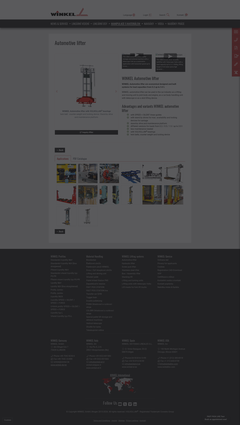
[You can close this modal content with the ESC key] (120, 212)
